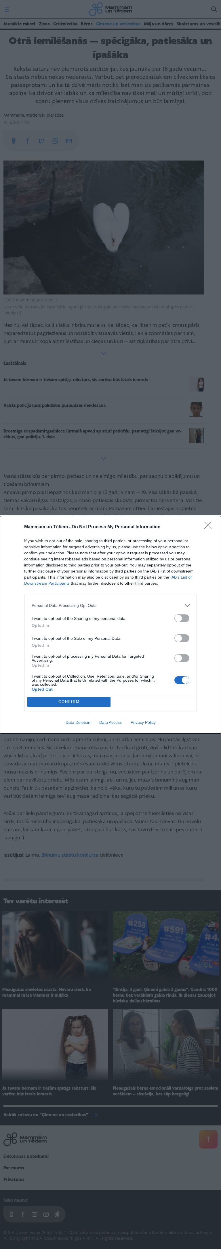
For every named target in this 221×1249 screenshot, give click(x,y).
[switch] (181, 618)
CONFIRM (69, 702)
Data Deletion (78, 722)
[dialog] (110, 624)
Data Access (110, 722)
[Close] (209, 527)
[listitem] (110, 606)
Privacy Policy (143, 722)
